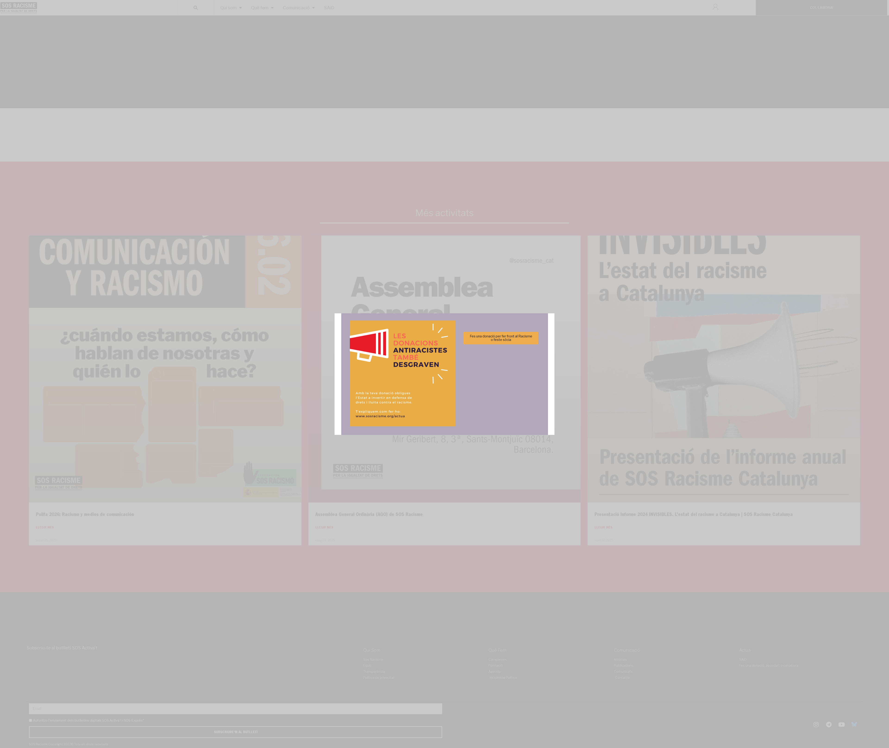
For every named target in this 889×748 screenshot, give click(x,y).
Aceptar (398, 389)
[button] (510, 348)
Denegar (444, 389)
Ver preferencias (490, 389)
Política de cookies (413, 401)
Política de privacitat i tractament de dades (457, 401)
